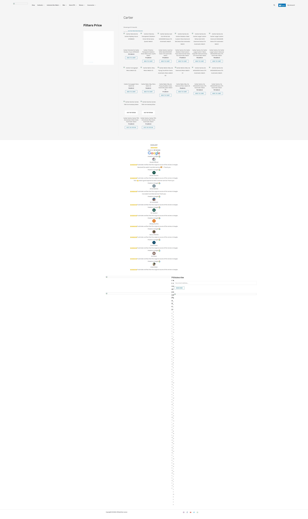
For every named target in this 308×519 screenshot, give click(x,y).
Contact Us (172, 338)
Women (81, 5)
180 (134, 31)
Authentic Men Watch (53, 5)
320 (139, 31)
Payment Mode (173, 377)
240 (136, 31)
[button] (43, 5)
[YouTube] (190, 512)
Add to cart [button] (131, 57)
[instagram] (183, 512)
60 (129, 31)
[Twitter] (194, 512)
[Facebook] (187, 512)
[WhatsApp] (197, 512)
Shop (33, 5)
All (142, 31)
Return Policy (172, 425)
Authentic (40, 5)
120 (131, 31)
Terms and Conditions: (173, 486)
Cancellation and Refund (172, 392)
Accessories (90, 5)
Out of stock (131, 127)
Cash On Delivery (173, 314)
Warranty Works (172, 447)
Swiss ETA (72, 5)
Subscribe (179, 288)
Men (64, 5)
